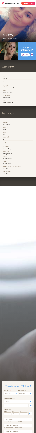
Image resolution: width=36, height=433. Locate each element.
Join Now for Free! (28, 3)
